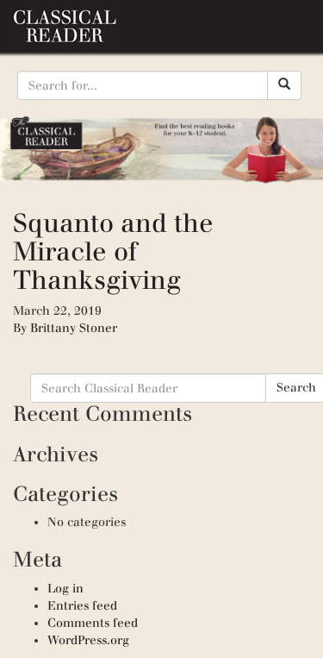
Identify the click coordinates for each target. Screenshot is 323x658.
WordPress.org (88, 640)
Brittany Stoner (73, 328)
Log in (65, 588)
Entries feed (82, 605)
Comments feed (92, 623)
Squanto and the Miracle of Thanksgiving (113, 251)
